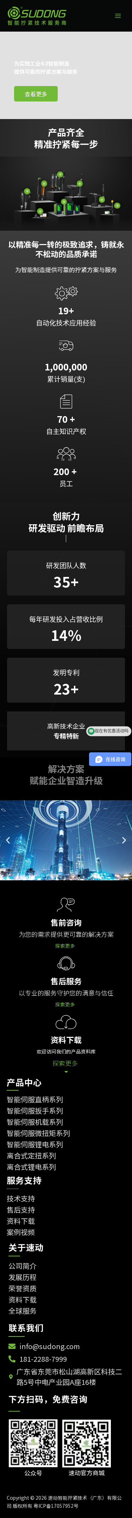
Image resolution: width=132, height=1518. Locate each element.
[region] (66, 75)
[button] (8, 840)
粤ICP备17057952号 (56, 1505)
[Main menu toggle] (118, 16)
